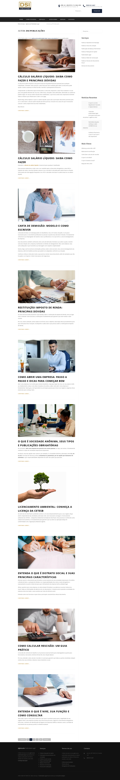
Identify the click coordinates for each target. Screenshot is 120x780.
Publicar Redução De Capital (89, 51)
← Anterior (22, 739)
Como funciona (31, 19)
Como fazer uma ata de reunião (90, 154)
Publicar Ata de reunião (45, 759)
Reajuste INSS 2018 (87, 163)
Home (21, 19)
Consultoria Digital (60, 775)
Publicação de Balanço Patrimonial (91, 48)
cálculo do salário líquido (31, 165)
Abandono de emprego (45, 764)
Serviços (42, 19)
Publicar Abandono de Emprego (90, 42)
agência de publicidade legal (39, 38)
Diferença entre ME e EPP (88, 148)
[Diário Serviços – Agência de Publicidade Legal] (25, 5)
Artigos (62, 19)
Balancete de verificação (88, 151)
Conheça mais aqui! (22, 760)
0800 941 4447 (90, 5)
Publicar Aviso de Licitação (89, 45)
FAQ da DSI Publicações (45, 766)
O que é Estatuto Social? (88, 160)
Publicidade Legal (86, 55)
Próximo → (47, 739)
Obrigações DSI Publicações (68, 766)
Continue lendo (24, 110)
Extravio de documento (88, 66)
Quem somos (53, 19)
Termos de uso (65, 764)
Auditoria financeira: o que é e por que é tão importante (94, 134)
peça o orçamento (53, 38)
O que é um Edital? (87, 157)
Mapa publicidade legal (45, 761)
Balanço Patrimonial (45, 763)
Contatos (71, 19)
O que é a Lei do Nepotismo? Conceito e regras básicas (94, 105)
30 (40, 739)
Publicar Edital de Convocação (90, 58)
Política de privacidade (67, 762)
